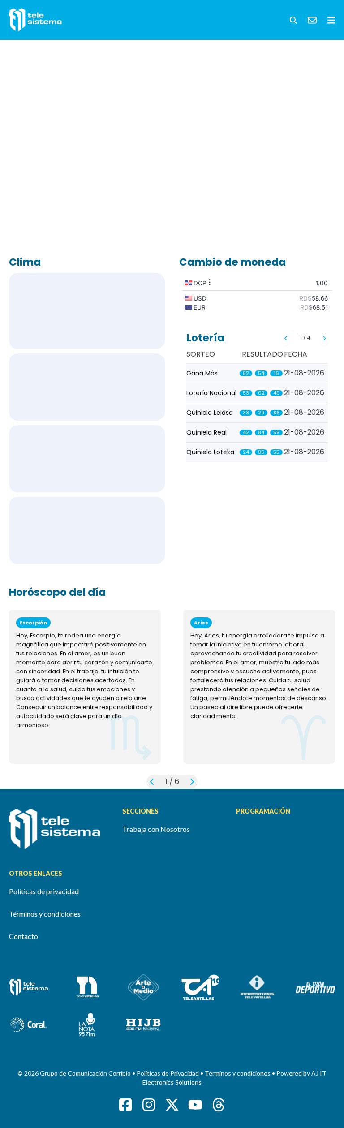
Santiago (87, 458)
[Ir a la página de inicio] (58, 829)
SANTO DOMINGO (87, 310)
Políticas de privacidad (44, 891)
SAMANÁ (87, 530)
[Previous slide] (286, 338)
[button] (293, 20)
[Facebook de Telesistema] (125, 1105)
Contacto (23, 936)
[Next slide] (324, 338)
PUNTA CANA (87, 387)
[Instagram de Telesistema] (149, 1105)
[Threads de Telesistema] (218, 1105)
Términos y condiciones (45, 913)
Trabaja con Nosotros (156, 829)
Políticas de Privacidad (168, 1073)
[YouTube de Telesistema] (195, 1105)
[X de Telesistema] (172, 1105)
